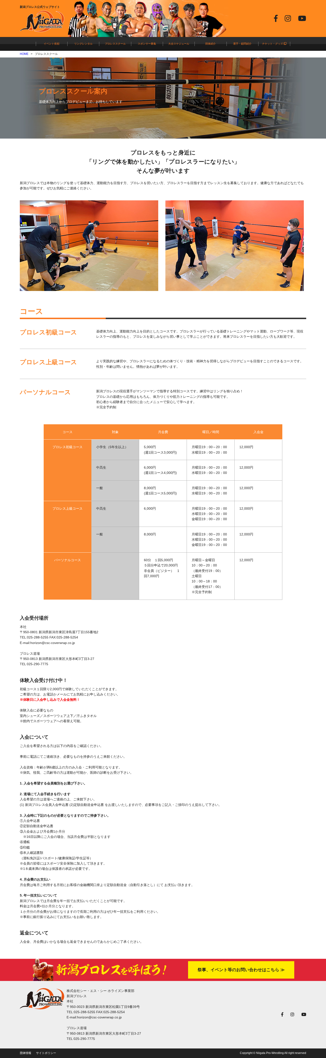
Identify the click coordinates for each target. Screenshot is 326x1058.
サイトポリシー (46, 1053)
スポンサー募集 (147, 43)
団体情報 (25, 1053)
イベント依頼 (51, 43)
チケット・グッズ (273, 43)
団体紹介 (210, 43)
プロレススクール (115, 43)
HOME (24, 54)
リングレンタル (83, 43)
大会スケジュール (178, 43)
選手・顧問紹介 (242, 43)
